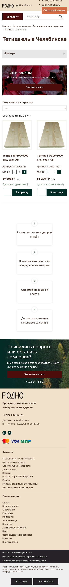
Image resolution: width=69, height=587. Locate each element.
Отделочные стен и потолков (18, 458)
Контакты (7, 513)
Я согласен (21, 581)
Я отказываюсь (46, 581)
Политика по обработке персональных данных (24, 557)
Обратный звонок (54, 10)
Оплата (6, 502)
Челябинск (25, 5)
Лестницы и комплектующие (17, 487)
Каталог (11, 16)
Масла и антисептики (13, 462)
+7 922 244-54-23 (34, 381)
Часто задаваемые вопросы (17, 535)
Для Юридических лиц (14, 527)
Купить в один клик (14, 184)
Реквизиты (8, 517)
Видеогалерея (10, 542)
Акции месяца (9, 520)
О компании (8, 509)
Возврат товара (10, 506)
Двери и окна (9, 469)
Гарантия (7, 538)
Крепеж (6, 480)
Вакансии (7, 524)
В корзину (22, 192)
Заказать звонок (34, 87)
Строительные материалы (16, 466)
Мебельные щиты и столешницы (20, 483)
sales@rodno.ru (51, 4)
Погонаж (7, 473)
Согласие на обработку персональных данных (24, 561)
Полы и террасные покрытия (17, 476)
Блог (5, 531)
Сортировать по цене (15, 115)
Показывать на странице (17, 102)
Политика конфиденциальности (17, 552)
